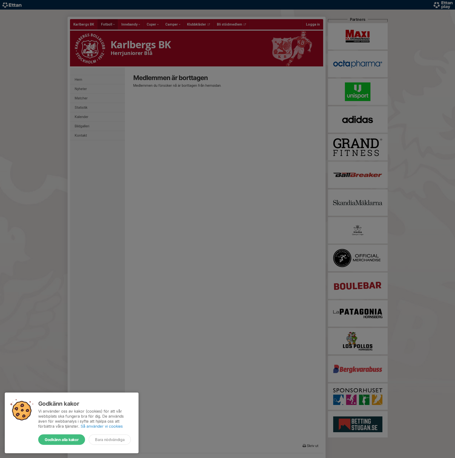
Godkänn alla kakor (62, 439)
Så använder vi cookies (101, 426)
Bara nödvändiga (109, 439)
